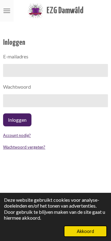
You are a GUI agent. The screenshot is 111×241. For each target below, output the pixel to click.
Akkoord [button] (85, 231)
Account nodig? (17, 135)
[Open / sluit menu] (7, 11)
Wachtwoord (17, 87)
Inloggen (17, 120)
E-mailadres (15, 56)
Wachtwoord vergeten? (24, 147)
